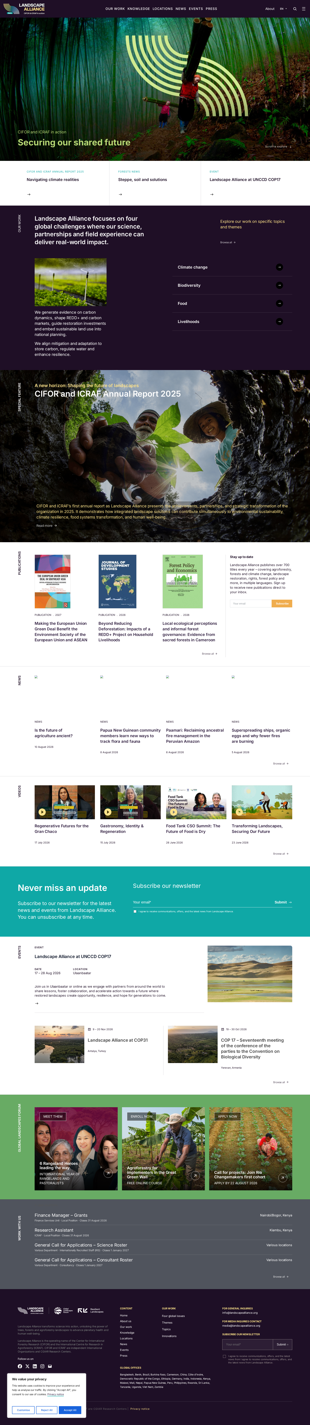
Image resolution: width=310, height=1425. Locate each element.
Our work (126, 1327)
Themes (167, 1322)
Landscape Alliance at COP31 (117, 1040)
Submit (281, 902)
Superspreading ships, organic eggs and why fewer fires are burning (261, 736)
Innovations (169, 1336)
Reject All (47, 1410)
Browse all (226, 242)
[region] (46, 1395)
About (269, 9)
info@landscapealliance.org (239, 1312)
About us (125, 1321)
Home (124, 1315)
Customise (23, 1410)
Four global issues (173, 1316)
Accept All (70, 1410)
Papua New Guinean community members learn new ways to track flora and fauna (130, 736)
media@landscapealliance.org (241, 1325)
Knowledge (127, 1332)
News (123, 1344)
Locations (126, 1338)
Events (124, 1350)
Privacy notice (55, 1394)
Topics (166, 1329)
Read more (44, 525)
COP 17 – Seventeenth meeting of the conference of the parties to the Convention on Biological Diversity (252, 1049)
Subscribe (282, 603)
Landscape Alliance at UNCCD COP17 (73, 956)
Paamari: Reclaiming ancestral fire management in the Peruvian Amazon (195, 736)
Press (123, 1355)
